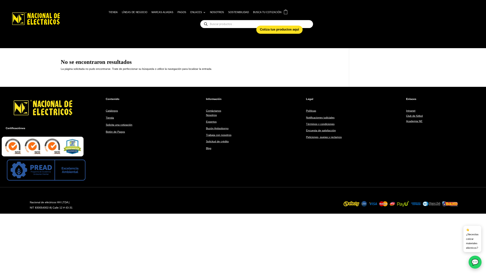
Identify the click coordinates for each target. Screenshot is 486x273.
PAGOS (182, 12)
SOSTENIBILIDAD (238, 12)
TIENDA (113, 12)
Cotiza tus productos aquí (279, 29)
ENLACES (196, 12)
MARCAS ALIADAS (162, 12)
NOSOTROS (217, 12)
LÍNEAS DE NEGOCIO (134, 12)
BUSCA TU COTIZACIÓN (267, 12)
